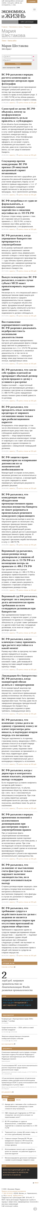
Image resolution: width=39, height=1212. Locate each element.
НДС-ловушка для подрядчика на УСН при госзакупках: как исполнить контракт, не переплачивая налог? (20, 1115)
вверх (36, 1183)
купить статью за (27, 102)
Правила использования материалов (14, 1191)
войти (22, 22)
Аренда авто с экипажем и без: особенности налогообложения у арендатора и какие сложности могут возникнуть (20, 1106)
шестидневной (9, 1005)
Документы (7, 1048)
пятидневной (20, 1003)
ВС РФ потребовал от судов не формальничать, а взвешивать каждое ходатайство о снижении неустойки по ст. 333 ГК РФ (21, 1125)
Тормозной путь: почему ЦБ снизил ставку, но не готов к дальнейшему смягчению (21, 1133)
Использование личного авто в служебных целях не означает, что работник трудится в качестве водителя (20, 1151)
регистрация (29, 22)
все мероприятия (8, 1044)
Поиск (4, 40)
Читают (6, 1096)
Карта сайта (12, 40)
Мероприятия (8, 1015)
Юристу (12, 102)
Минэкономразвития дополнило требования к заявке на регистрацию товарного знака (20, 1159)
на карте (8, 1195)
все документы (7, 1092)
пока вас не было (8, 967)
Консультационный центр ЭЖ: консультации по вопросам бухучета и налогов (16, 1172)
